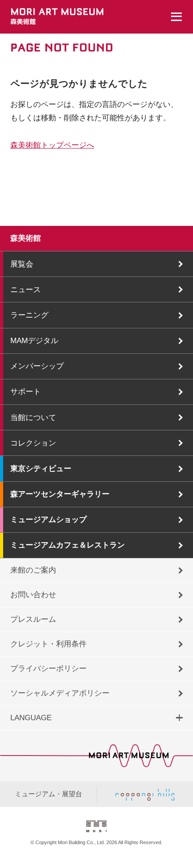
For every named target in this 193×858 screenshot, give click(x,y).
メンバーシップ (37, 365)
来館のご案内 (33, 569)
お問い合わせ (33, 594)
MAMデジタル (34, 340)
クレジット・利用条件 (48, 643)
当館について (33, 417)
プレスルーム (33, 619)
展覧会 (21, 263)
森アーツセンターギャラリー (60, 493)
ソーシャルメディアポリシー (60, 692)
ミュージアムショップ (48, 519)
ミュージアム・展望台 (48, 794)
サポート (25, 391)
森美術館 (25, 238)
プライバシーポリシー (48, 668)
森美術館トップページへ (52, 144)
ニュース (25, 289)
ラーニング (29, 314)
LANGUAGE (31, 717)
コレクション (33, 442)
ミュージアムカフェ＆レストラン (67, 544)
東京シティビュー (40, 468)
